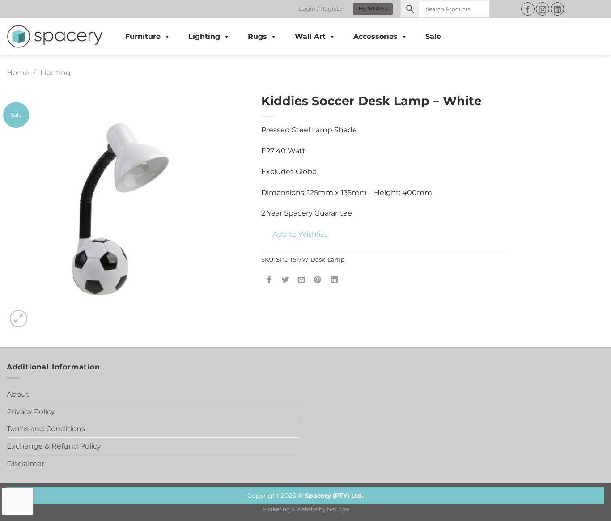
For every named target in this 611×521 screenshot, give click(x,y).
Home (18, 72)
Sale (433, 36)
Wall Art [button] (310, 36)
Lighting (204, 36)
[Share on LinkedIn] (334, 280)
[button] (294, 234)
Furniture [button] (143, 36)
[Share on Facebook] (269, 280)
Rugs (257, 36)
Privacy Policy (31, 411)
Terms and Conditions (46, 428)
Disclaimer (25, 463)
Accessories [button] (375, 36)
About (18, 394)
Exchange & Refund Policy (54, 446)
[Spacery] (55, 37)
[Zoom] (18, 318)
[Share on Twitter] (285, 280)
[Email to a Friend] (301, 280)
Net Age (338, 509)
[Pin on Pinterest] (317, 280)
